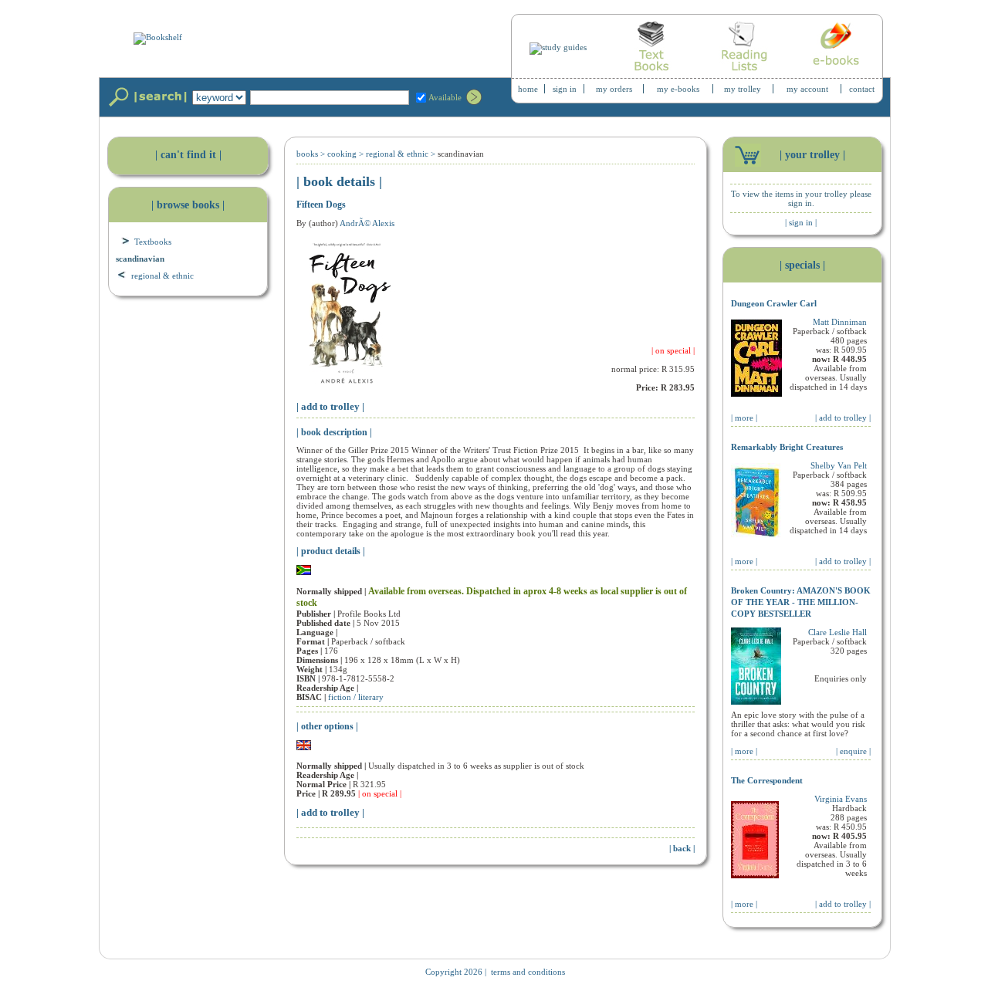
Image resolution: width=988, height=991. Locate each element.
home (528, 88)
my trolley (742, 88)
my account (807, 88)
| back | (682, 848)
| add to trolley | (330, 406)
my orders (614, 88)
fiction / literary (356, 697)
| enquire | (853, 751)
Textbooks (152, 241)
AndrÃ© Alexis (367, 223)
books (307, 153)
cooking (342, 153)
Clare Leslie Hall (837, 632)
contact (862, 88)
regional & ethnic (162, 275)
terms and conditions (528, 971)
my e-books (678, 88)
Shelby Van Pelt (838, 465)
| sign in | (801, 222)
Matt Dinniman (840, 321)
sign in (565, 88)
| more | (744, 417)
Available (445, 97)
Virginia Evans (840, 798)
